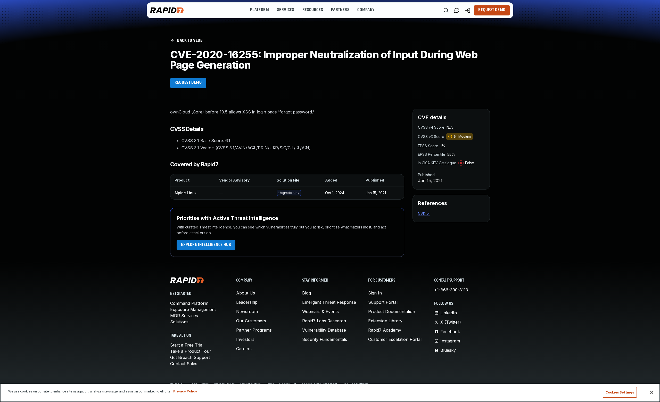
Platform (259, 10)
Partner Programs (254, 330)
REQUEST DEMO (188, 83)
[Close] (651, 392)
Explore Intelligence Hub (206, 245)
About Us (245, 293)
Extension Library (385, 320)
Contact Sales (183, 363)
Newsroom (247, 311)
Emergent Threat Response (329, 302)
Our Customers (251, 320)
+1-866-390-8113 (451, 289)
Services (285, 10)
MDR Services (184, 315)
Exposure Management (193, 309)
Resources (312, 10)
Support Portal (383, 302)
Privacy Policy (185, 391)
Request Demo (492, 10)
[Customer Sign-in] (467, 10)
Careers (244, 348)
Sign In (375, 293)
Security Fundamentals (324, 339)
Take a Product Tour (190, 351)
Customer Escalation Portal (395, 339)
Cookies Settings (620, 392)
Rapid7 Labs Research (324, 320)
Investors (245, 339)
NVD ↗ (424, 213)
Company (366, 10)
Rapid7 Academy (384, 330)
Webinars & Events (320, 311)
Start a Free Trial (186, 345)
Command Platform (189, 303)
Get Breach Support (190, 357)
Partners (340, 10)
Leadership (247, 302)
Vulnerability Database (324, 330)
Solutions (179, 321)
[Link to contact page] (456, 10)
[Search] (446, 10)
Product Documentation (391, 311)
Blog (306, 293)
